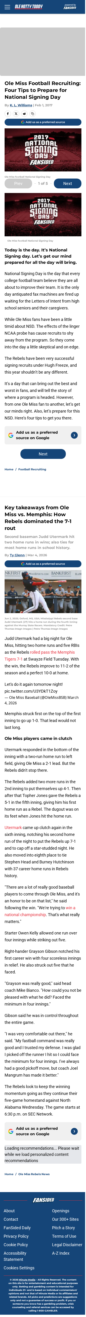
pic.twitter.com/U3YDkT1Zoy (31, 691)
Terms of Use (64, 1236)
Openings (60, 1210)
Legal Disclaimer (67, 1244)
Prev (18, 183)
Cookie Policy (16, 1244)
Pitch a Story (63, 1227)
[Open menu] (7, 7)
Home (9, 469)
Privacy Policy (16, 1236)
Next (67, 183)
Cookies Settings (19, 1267)
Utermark (13, 827)
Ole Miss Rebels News (34, 1174)
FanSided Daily (17, 1227)
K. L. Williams (21, 105)
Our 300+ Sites (65, 1219)
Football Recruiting (32, 469)
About (9, 1210)
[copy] (32, 113)
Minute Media (27, 1279)
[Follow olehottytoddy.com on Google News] (74, 435)
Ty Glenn (17, 555)
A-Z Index (60, 1253)
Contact (11, 1219)
